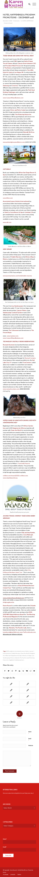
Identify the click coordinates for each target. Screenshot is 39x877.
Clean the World (24, 653)
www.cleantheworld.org (10, 478)
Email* (4, 847)
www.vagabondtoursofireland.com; (14, 598)
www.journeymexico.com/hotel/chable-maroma (17, 276)
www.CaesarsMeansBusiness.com (13, 98)
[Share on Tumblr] (23, 671)
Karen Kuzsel (9, 23)
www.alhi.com (7, 222)
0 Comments (16, 20)
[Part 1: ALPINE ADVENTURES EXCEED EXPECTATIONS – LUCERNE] (28, 696)
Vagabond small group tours (16, 660)
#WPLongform (10, 651)
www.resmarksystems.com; (11, 389)
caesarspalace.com (12, 336)
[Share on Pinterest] (16, 671)
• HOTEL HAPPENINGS (27, 20)
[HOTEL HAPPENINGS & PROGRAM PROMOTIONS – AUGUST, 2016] (11, 696)
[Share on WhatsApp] (12, 671)
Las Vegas (29, 655)
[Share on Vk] (27, 671)
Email (29, 739)
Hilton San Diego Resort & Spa (13, 655)
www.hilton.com (8, 198)
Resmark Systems (30, 358)
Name (29, 732)
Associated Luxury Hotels (22, 651)
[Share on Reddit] (30, 671)
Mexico (12, 657)
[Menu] (33, 4)
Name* (5, 839)
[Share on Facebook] (5, 671)
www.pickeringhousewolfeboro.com (14, 142)
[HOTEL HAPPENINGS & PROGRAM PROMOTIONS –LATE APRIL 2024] (11, 702)
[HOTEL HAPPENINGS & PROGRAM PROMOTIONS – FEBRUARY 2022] (28, 684)
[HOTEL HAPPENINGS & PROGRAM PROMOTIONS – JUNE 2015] (11, 684)
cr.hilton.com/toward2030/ (11, 475)
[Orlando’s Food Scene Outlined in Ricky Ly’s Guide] (28, 690)
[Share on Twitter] (8, 671)
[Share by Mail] (34, 671)
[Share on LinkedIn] (19, 671)
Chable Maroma (15, 653)
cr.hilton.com (24, 475)
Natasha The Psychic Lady (22, 657)
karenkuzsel (13, 870)
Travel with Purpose (24, 463)
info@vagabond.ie (8, 602)
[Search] (28, 4)
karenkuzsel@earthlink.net (11, 632)
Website (30, 745)
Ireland (24, 655)
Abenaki (25, 132)
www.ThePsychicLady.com (27, 632)
